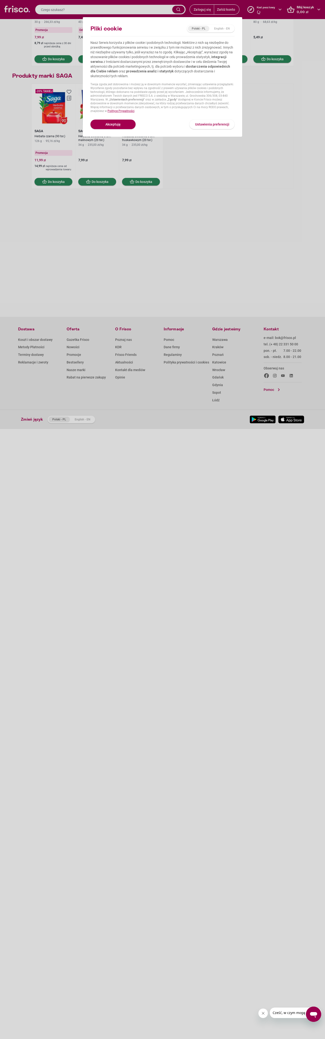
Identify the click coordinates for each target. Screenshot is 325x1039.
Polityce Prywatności (121, 111)
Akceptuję (113, 124)
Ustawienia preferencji (212, 124)
